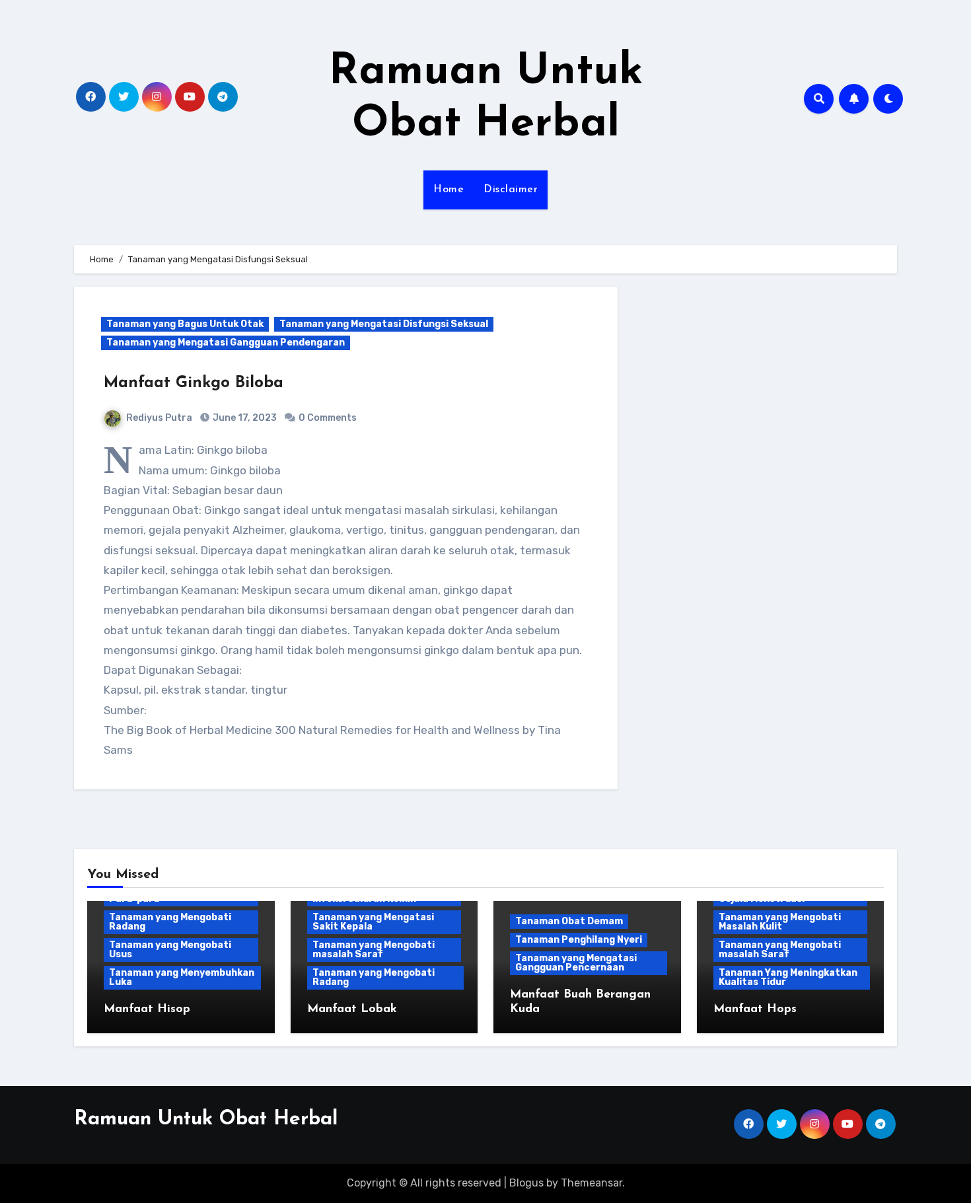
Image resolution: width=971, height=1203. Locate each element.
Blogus (526, 1183)
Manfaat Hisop (147, 1009)
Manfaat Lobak (352, 1009)
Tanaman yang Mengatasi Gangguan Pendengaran (225, 342)
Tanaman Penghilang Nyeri (578, 939)
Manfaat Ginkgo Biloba (193, 383)
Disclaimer (511, 189)
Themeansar (591, 1183)
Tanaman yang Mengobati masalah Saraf (373, 949)
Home (448, 189)
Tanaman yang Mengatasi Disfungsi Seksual (383, 324)
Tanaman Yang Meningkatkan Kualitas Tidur (788, 977)
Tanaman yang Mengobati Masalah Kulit (780, 922)
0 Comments (328, 417)
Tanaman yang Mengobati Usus (170, 949)
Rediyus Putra (159, 417)
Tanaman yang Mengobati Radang (170, 922)
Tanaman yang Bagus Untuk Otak (185, 324)
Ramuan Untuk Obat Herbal (206, 1119)
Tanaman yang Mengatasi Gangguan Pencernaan (576, 963)
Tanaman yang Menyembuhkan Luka (181, 977)
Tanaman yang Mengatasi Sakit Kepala (373, 922)
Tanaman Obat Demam (569, 921)
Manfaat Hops (755, 1009)
